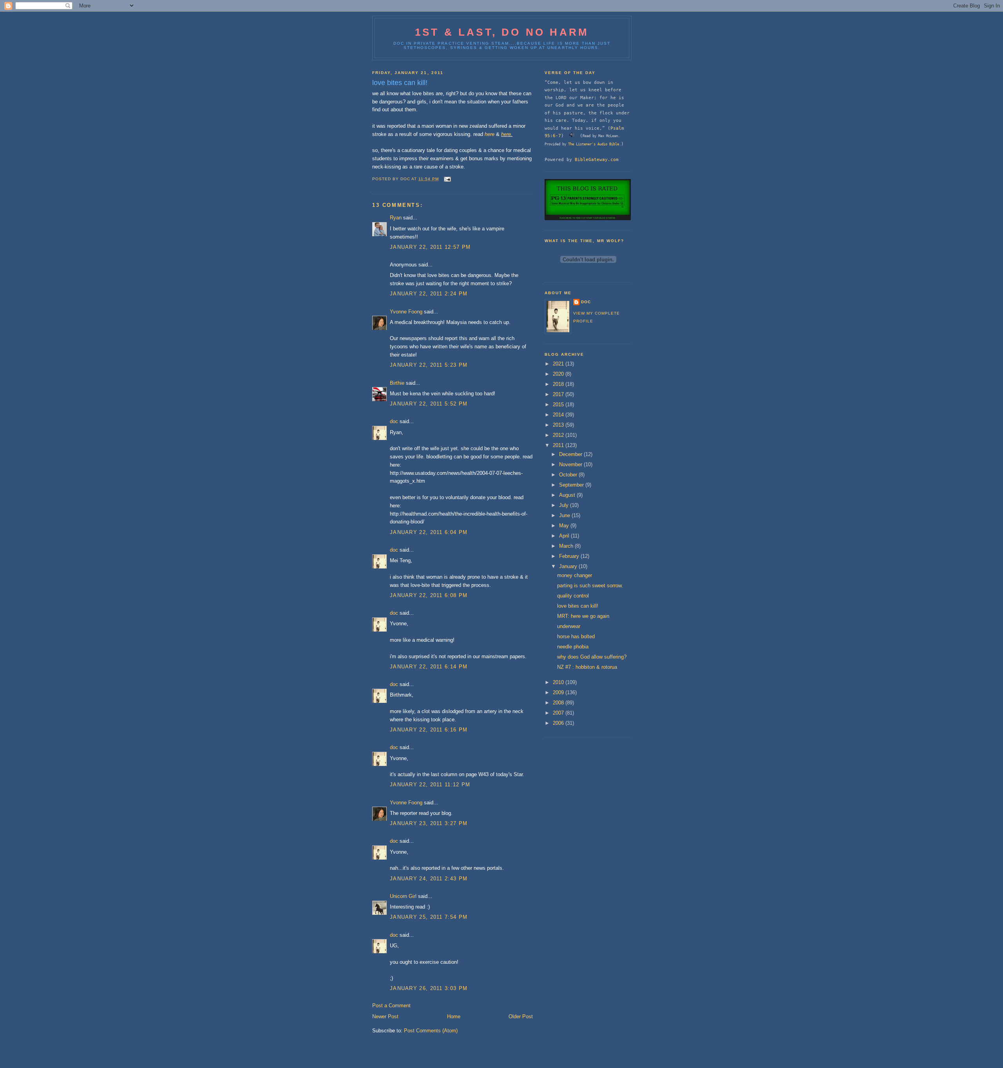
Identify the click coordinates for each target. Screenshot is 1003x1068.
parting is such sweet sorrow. (590, 585)
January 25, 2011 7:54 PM (428, 917)
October (569, 475)
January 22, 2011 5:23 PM (428, 365)
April (565, 536)
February (570, 556)
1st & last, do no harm (502, 32)
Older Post (521, 1016)
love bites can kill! (577, 606)
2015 (559, 404)
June (565, 515)
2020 (559, 374)
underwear (568, 626)
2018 (559, 384)
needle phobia (572, 647)
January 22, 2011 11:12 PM (430, 784)
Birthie (397, 383)
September (572, 485)
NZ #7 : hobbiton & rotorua (587, 667)
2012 (559, 435)
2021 (559, 364)
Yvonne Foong (406, 312)
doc (394, 421)
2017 (559, 394)
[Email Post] (447, 179)
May (564, 526)
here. (506, 134)
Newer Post (385, 1016)
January (569, 566)
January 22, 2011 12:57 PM (430, 247)
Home (453, 1016)
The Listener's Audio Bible (593, 144)
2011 (559, 445)
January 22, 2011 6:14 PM (428, 667)
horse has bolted (576, 636)
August (568, 495)
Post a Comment (391, 1005)
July (564, 505)
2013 (559, 425)
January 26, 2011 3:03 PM (428, 988)
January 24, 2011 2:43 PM (428, 879)
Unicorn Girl (403, 896)
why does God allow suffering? (591, 657)
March (567, 546)
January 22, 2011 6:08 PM (428, 595)
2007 (559, 713)
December (571, 454)
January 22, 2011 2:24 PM (428, 294)
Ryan (396, 218)
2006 (559, 723)
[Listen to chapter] (571, 135)
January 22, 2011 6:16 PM (428, 730)
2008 (559, 703)
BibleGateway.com (597, 159)
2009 (559, 692)
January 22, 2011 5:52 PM (428, 404)
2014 (559, 415)
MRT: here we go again (583, 616)
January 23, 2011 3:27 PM (428, 823)
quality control (573, 596)
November (571, 464)
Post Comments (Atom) (431, 1031)
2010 (559, 682)
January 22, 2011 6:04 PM (428, 532)
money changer (574, 575)
